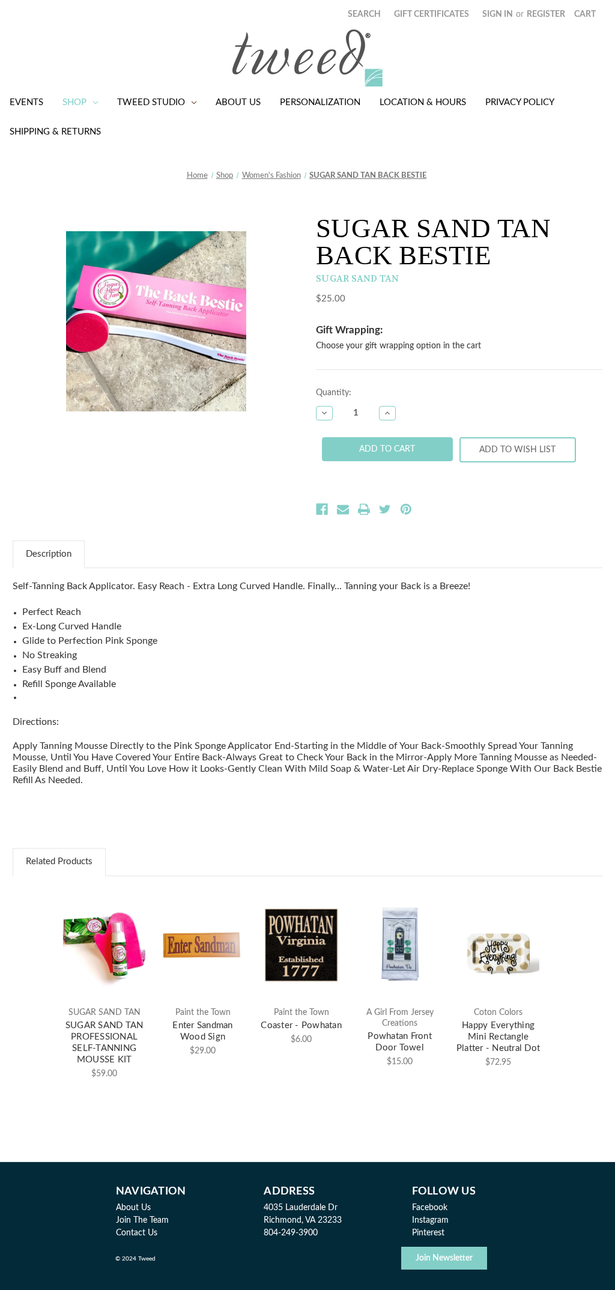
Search (364, 14)
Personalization (320, 102)
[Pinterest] (406, 509)
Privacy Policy (519, 102)
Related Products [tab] (59, 861)
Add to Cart (104, 955)
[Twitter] (385, 509)
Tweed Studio (151, 102)
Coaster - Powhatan (301, 1025)
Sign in (497, 14)
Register (546, 14)
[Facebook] (322, 509)
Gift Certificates (431, 14)
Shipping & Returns (55, 131)
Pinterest (428, 1233)
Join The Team (142, 1220)
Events (26, 102)
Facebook (429, 1208)
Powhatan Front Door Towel (400, 1042)
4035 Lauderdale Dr (301, 1208)
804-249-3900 (291, 1233)
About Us (238, 102)
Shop (74, 102)
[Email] (343, 509)
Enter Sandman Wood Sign (202, 1031)
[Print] (364, 509)
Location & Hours (423, 102)
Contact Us (136, 1233)
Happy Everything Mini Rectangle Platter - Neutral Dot (498, 1037)
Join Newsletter (444, 1258)
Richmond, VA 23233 (303, 1220)
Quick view (104, 934)
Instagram (430, 1220)
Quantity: (333, 393)
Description (48, 554)
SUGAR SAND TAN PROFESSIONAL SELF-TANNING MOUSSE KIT (104, 1042)
